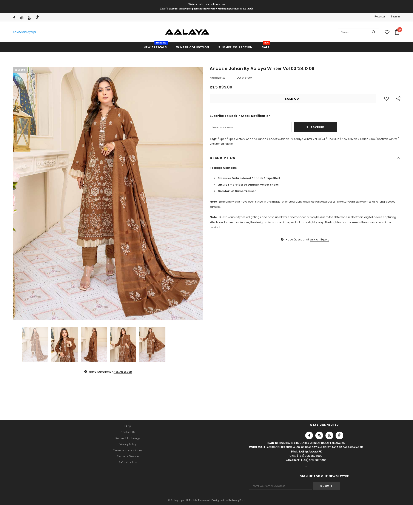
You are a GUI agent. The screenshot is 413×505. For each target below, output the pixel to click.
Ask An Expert (123, 371)
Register (379, 16)
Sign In (395, 16)
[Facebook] (15, 18)
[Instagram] (23, 18)
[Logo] (187, 32)
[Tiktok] (37, 17)
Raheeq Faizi (236, 500)
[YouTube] (30, 18)
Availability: (217, 77)
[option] (108, 194)
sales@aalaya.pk (24, 32)
